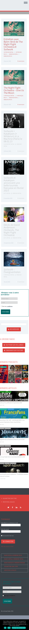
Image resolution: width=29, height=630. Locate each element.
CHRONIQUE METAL (9, 95)
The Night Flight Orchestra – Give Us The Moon (14, 90)
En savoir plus (20, 61)
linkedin (16, 507)
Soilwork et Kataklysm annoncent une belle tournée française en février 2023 (14, 184)
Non (9, 627)
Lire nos (7, 306)
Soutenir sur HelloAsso (14, 345)
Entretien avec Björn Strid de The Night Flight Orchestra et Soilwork (13, 44)
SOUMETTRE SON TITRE (10, 498)
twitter (8, 507)
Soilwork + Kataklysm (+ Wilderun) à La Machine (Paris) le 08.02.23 (13, 136)
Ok (5, 627)
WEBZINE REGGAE (8, 391)
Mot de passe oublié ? (7, 546)
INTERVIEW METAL (8, 52)
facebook (12, 507)
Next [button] (27, 375)
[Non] (27, 624)
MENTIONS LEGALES (9, 502)
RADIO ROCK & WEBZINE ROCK (13, 555)
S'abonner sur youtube (14, 350)
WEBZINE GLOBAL (11, 409)
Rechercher (14, 329)
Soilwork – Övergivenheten (12, 271)
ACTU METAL (7, 193)
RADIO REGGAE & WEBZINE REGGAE (14, 562)
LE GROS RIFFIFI (3, 367)
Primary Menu (26, 2)
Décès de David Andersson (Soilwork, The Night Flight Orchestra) (12, 230)
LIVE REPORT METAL (9, 144)
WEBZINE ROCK (8, 56)
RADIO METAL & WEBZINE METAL (13, 559)
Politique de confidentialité (18, 627)
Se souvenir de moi (8, 535)
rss (20, 507)
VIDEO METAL (7, 463)
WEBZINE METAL (13, 54)
